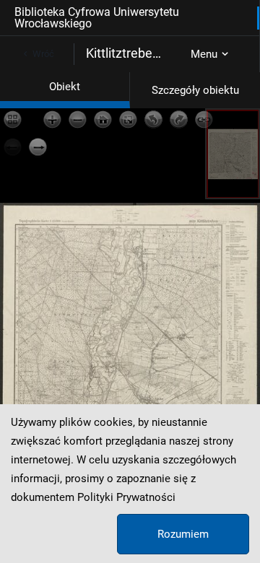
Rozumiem (183, 534)
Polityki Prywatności (126, 497)
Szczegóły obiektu (195, 90)
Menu (204, 54)
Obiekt (64, 86)
